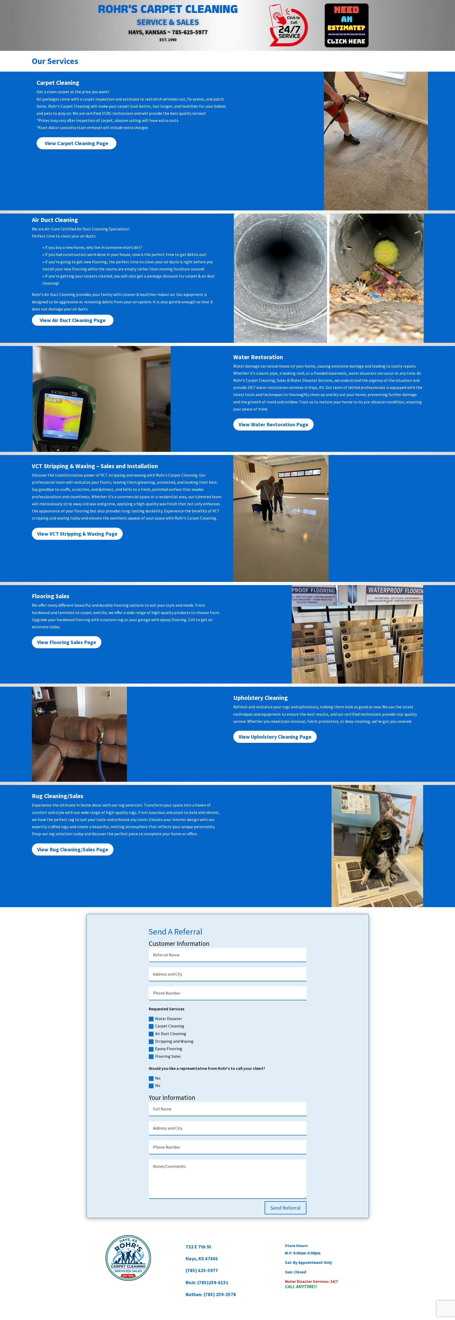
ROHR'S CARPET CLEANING (168, 9)
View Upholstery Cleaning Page (275, 736)
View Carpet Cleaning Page (76, 143)
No (157, 1085)
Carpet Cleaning (169, 1026)
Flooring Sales (168, 1056)
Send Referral (285, 1207)
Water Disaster (168, 1018)
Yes (158, 1078)
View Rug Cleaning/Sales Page (72, 849)
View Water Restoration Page (273, 424)
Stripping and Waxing (174, 1041)
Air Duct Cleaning (170, 1033)
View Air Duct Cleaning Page (73, 320)
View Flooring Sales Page (66, 642)
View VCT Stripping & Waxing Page (77, 533)
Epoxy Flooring (168, 1048)
